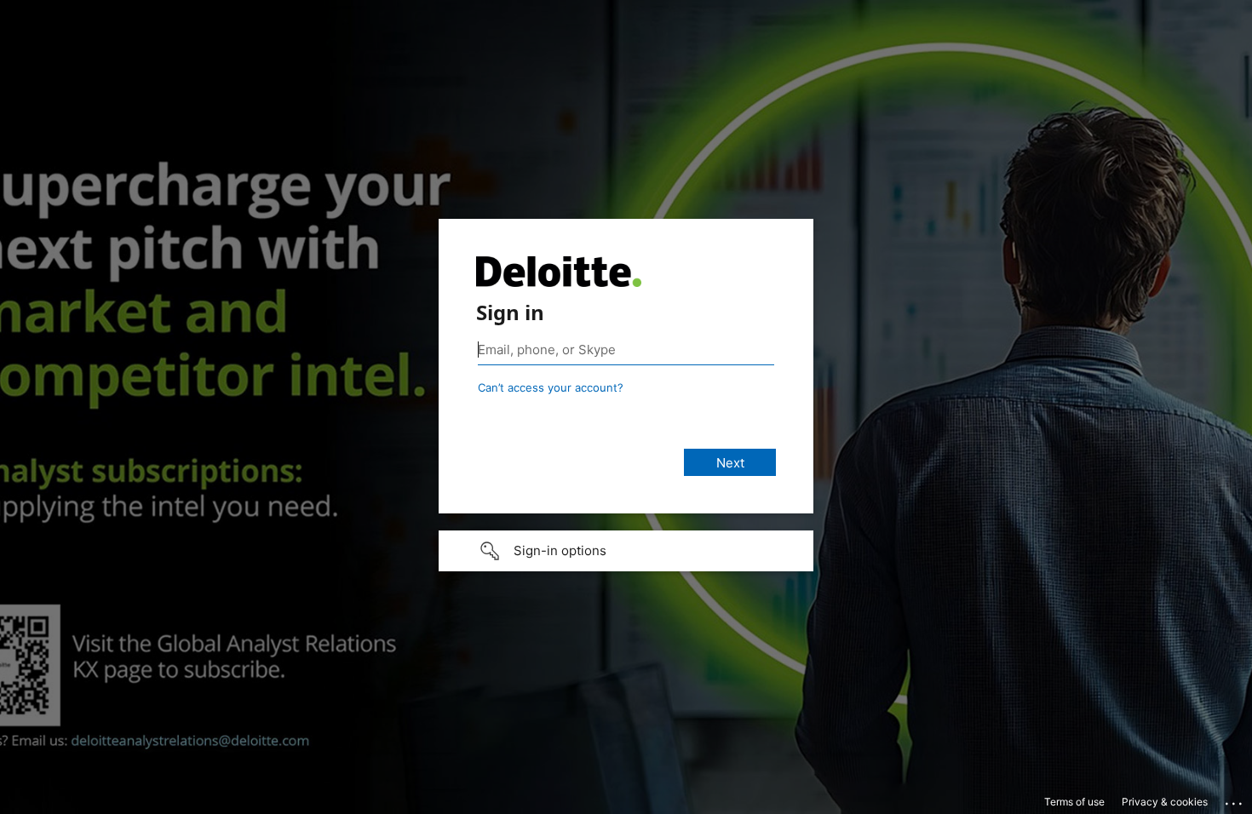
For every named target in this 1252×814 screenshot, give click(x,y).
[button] (626, 550)
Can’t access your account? (550, 387)
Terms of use (1074, 801)
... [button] (1235, 799)
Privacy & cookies (1165, 801)
